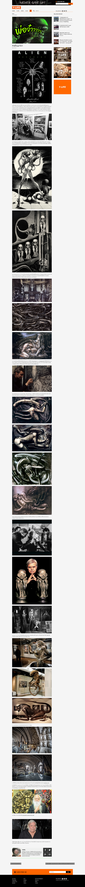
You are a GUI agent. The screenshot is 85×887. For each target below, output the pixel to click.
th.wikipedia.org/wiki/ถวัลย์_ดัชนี (28, 815)
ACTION (14, 878)
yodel (24, 850)
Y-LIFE (18, 10)
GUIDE (25, 880)
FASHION (14, 880)
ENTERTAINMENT (39, 878)
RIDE (36, 881)
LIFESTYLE (14, 881)
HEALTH (37, 880)
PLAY (25, 881)
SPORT (13, 883)
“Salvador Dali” (42, 361)
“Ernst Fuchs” (34, 361)
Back (13, 13)
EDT (24, 878)
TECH (25, 883)
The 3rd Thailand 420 (16, 863)
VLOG (26, 10)
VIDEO (22, 10)
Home (13, 10)
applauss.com (46, 782)
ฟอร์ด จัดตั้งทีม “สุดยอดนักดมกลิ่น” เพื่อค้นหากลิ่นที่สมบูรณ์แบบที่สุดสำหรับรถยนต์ (60, 863)
